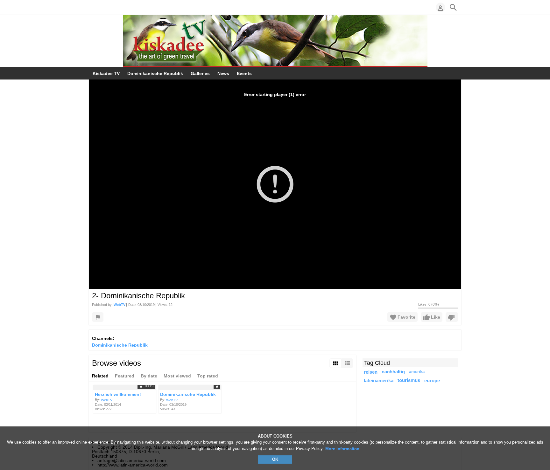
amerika (417, 372)
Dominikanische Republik (120, 345)
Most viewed (177, 375)
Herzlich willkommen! (118, 394)
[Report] (97, 317)
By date (149, 375)
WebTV (106, 400)
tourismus (409, 380)
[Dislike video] (452, 317)
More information (342, 448)
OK (275, 459)
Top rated (207, 375)
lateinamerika (378, 380)
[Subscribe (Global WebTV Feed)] (95, 7)
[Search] (453, 7)
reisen (370, 372)
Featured (124, 375)
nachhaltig (393, 371)
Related (100, 375)
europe (432, 380)
